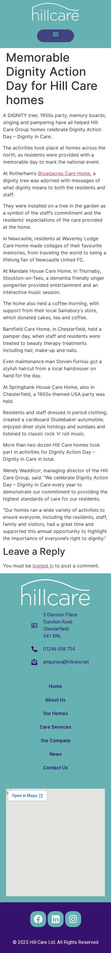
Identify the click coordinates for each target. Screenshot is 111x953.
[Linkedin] (56, 919)
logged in (43, 566)
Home (55, 686)
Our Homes (55, 713)
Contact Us (55, 768)
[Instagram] (73, 919)
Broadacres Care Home (64, 173)
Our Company (55, 740)
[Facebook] (38, 919)
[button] (55, 34)
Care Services (55, 727)
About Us (55, 700)
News (55, 754)
